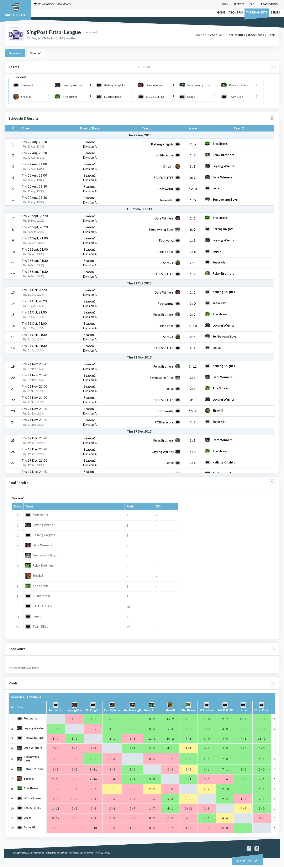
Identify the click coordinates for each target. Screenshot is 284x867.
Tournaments (257, 12)
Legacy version (269, 4)
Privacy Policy (102, 852)
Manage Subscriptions (81, 852)
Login (224, 4)
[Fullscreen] (272, 67)
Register (239, 4)
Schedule (215, 35)
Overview (15, 53)
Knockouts (256, 35)
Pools (271, 35)
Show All (144, 67)
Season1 (36, 53)
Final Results (235, 35)
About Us (235, 12)
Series (275, 12)
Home (221, 12)
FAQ (252, 4)
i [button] (48, 84)
